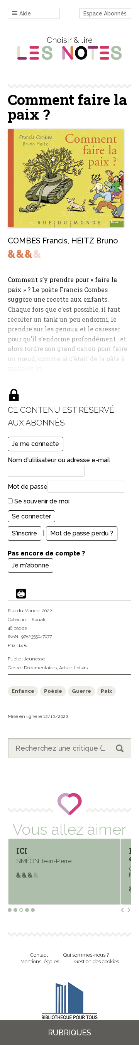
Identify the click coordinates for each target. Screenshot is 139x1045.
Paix (106, 691)
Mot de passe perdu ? (81, 533)
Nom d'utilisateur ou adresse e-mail (59, 460)
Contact (39, 955)
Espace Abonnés (105, 13)
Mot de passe (27, 486)
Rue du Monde (23, 610)
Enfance (23, 691)
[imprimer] (21, 594)
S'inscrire (24, 533)
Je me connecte (35, 443)
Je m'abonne (30, 565)
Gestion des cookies (97, 961)
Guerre (81, 691)
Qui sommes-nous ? (86, 955)
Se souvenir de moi (41, 501)
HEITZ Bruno (94, 240)
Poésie (53, 691)
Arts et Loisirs (73, 667)
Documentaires (40, 667)
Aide (25, 13)
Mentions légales (39, 961)
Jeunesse (34, 659)
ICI (21, 851)
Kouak (39, 619)
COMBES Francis (38, 240)
